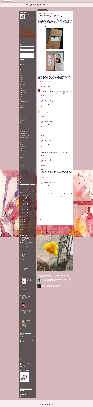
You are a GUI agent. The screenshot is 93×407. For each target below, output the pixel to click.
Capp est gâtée (23, 84)
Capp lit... (43, 83)
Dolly (42, 110)
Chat (21, 97)
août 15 (25, 210)
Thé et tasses (22, 165)
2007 (23, 229)
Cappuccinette (46, 100)
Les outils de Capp (23, 127)
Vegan (21, 172)
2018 (23, 192)
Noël (21, 150)
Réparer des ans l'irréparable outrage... (49, 278)
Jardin (21, 114)
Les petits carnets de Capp (50, 83)
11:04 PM (53, 160)
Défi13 (21, 107)
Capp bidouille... (23, 81)
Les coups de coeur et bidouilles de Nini (26, 238)
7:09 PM (44, 110)
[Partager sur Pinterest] (51, 81)
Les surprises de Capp (24, 135)
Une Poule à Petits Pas (26, 264)
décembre (25, 195)
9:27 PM (52, 121)
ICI (54, 16)
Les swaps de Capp (24, 137)
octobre (24, 197)
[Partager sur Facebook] (50, 81)
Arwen (21, 67)
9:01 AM (45, 169)
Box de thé (22, 77)
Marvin (21, 142)
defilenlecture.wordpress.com (27, 272)
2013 (23, 219)
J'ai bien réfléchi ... (25, 260)
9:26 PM (52, 100)
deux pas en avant (44, 89)
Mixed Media (22, 144)
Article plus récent (42, 223)
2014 (23, 218)
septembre (25, 198)
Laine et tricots (23, 118)
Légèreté (22, 120)
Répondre (42, 95)
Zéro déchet (22, 178)
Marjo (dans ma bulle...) (26, 278)
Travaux (21, 170)
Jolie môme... (24, 269)
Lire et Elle (22, 336)
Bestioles (22, 71)
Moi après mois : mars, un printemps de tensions (47, 230)
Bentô (21, 69)
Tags (21, 161)
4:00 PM (49, 89)
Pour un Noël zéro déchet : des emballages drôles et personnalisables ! (27, 297)
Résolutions (58, 83)
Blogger (52, 404)
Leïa (21, 122)
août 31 (25, 201)
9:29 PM (52, 140)
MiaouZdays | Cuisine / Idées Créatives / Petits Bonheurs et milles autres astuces (27, 243)
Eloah (42, 192)
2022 (22, 255)
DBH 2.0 (21, 105)
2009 (23, 226)
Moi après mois (23, 146)
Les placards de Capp (24, 131)
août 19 (25, 203)
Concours (22, 99)
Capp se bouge (23, 94)
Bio (21, 75)
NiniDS (42, 169)
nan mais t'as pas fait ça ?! (26, 251)
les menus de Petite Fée (26, 310)
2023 (23, 190)
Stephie (42, 150)
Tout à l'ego (22, 169)
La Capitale (22, 116)
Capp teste (22, 96)
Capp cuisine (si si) (23, 82)
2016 (23, 214)
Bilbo (21, 73)
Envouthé (22, 110)
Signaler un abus (24, 359)
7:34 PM (47, 130)
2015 (23, 216)
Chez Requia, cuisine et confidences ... (26, 259)
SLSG (21, 157)
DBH (21, 103)
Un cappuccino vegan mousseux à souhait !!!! (50, 284)
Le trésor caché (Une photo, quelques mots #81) (30, 289)
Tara (21, 163)
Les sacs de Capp (23, 133)
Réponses (44, 97)
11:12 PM (45, 192)
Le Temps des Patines (26, 320)
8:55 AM (45, 150)
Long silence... (24, 239)
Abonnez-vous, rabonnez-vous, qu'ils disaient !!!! (46, 274)
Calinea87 (23, 254)
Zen (21, 176)
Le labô (23, 295)
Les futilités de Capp (24, 125)
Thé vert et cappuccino (32, 4)
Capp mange (22, 90)
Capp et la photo (23, 86)
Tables (21, 159)
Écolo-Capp (22, 109)
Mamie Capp (22, 140)
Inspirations (22, 112)
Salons (21, 155)
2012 (23, 221)
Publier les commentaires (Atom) (57, 227)
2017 (23, 194)
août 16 (25, 209)
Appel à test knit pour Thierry (27, 265)
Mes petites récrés (25, 286)
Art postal (22, 66)
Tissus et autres (23, 167)
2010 (23, 224)
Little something (25, 268)
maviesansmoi (24, 250)
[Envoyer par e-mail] (46, 81)
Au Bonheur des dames (26, 328)
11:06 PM (53, 182)
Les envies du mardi (24, 124)
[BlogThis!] (48, 81)
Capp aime (22, 79)
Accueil (54, 223)
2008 (23, 227)
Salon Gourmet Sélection (25, 154)
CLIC (39, 23)
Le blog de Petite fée (26, 315)
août (24, 200)
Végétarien (22, 174)
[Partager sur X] (49, 81)
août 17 (25, 207)
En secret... (24, 301)
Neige (21, 148)
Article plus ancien (67, 223)
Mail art (21, 139)
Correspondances (23, 101)
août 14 (25, 212)
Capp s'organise (23, 92)
